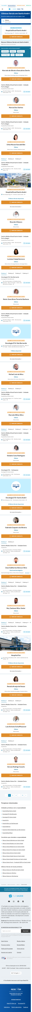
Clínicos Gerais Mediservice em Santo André (13, 846)
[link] (25, 795)
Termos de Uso (20, 948)
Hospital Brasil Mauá (7, 833)
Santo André (24, 884)
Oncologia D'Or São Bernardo (10, 277)
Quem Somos (4, 941)
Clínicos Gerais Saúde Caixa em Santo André (13, 856)
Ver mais (18, 54)
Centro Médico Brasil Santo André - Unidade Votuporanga (14, 393)
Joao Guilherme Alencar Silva (16, 568)
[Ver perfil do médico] (16, 63)
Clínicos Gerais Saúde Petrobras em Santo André (14, 859)
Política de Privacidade (7, 948)
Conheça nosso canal (9, 901)
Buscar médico (12, 5)
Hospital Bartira (6, 826)
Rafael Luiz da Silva (16, 374)
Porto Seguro (5, 54)
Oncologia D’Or (21, 1003)
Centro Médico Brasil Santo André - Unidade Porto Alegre (14, 86)
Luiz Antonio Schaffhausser (16, 727)
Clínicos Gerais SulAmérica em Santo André (13, 840)
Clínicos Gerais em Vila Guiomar (10, 876)
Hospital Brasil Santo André (16, 30)
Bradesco (13, 51)
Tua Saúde (4, 5)
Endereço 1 (4, 159)
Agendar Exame (21, 5)
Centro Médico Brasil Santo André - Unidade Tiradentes (14, 163)
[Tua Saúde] (16, 896)
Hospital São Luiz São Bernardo (10, 823)
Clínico (18, 884)
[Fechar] (30, 48)
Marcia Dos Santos (16, 108)
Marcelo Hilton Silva (16, 415)
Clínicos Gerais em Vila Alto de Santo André (13, 870)
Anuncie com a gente (6, 952)
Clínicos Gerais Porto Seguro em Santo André (13, 850)
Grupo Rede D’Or (23, 980)
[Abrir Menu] (2, 9)
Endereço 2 (11, 159)
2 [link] (12, 795)
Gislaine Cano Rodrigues (16, 456)
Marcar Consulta (11, 884)
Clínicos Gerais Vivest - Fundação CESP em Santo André (16, 862)
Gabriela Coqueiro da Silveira (16, 528)
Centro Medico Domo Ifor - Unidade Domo (14, 545)
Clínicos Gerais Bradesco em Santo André (12, 843)
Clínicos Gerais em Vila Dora (9, 873)
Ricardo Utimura (16, 222)
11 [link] (22, 795)
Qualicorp (25, 1007)
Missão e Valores (21, 941)
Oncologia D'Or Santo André (7, 472)
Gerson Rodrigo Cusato (16, 767)
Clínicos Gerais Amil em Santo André (11, 853)
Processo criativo (5, 945)
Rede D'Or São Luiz (11, 1003)
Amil (12, 54)
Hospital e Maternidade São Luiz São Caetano (13, 829)
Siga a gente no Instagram (13, 901)
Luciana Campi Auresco (16, 259)
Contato (19, 952)
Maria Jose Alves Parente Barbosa (16, 299)
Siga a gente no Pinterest (23, 901)
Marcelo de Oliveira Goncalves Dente (16, 70)
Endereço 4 (25, 273)
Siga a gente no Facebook (18, 901)
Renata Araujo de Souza (16, 686)
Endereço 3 (18, 159)
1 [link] (9, 795)
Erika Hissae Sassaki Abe (16, 145)
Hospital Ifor (4, 547)
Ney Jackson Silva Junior (16, 608)
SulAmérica (5, 51)
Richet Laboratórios (17, 1007)
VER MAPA (27, 91)
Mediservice (21, 51)
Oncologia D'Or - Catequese (9, 470)
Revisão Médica (21, 945)
